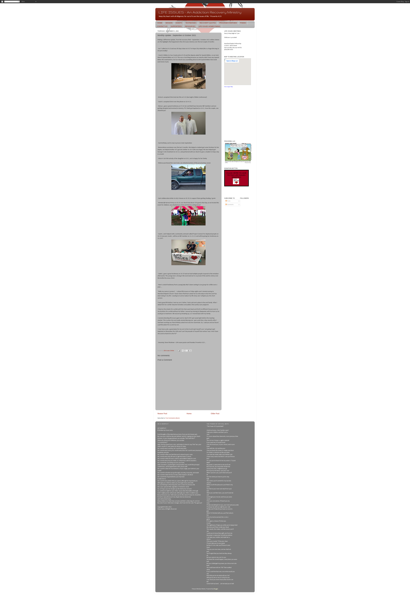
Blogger (216, 589)
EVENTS (179, 23)
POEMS (243, 23)
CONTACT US (162, 26)
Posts (228, 201)
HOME (159, 23)
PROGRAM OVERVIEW (228, 23)
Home (189, 414)
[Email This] (183, 351)
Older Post (215, 414)
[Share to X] (187, 351)
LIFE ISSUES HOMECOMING (209, 26)
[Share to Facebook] (189, 351)
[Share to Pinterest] (191, 351)
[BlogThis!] (185, 351)
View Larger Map (228, 86)
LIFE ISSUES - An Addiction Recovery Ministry (200, 12)
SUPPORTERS (176, 26)
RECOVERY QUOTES (208, 23)
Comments (230, 204)
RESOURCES (190, 26)
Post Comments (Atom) (173, 418)
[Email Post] (178, 350)
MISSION (169, 23)
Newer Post (162, 414)
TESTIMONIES (190, 23)
